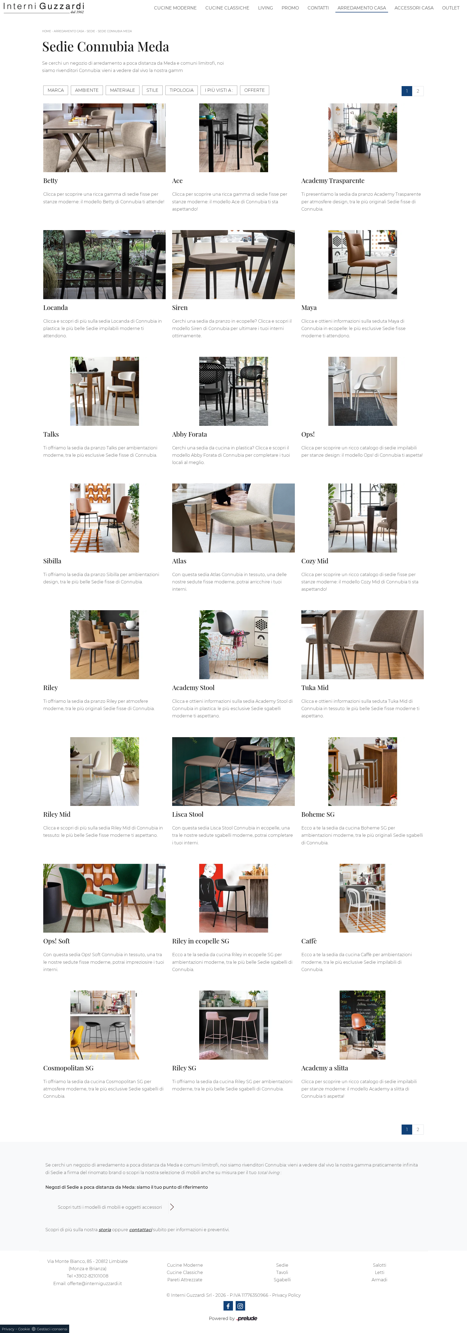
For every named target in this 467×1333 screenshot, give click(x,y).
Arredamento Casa (362, 8)
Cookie (24, 1329)
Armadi (379, 1279)
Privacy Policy (286, 1295)
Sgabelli (282, 1279)
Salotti (379, 1265)
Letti (379, 1272)
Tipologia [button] (182, 90)
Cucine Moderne (175, 8)
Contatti (318, 8)
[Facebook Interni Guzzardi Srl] (228, 1306)
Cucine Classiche (227, 8)
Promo (290, 8)
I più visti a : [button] (219, 90)
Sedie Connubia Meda (115, 31)
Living (265, 8)
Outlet (450, 8)
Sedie (91, 31)
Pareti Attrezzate (184, 1279)
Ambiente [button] (87, 90)
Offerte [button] (254, 90)
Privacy (8, 1329)
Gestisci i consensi (52, 1329)
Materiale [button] (122, 90)
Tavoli (282, 1272)
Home (46, 31)
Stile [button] (152, 90)
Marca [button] (56, 90)
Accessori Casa (414, 8)
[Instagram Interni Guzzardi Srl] (240, 1306)
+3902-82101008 (91, 1276)
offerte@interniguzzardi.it (94, 1283)
